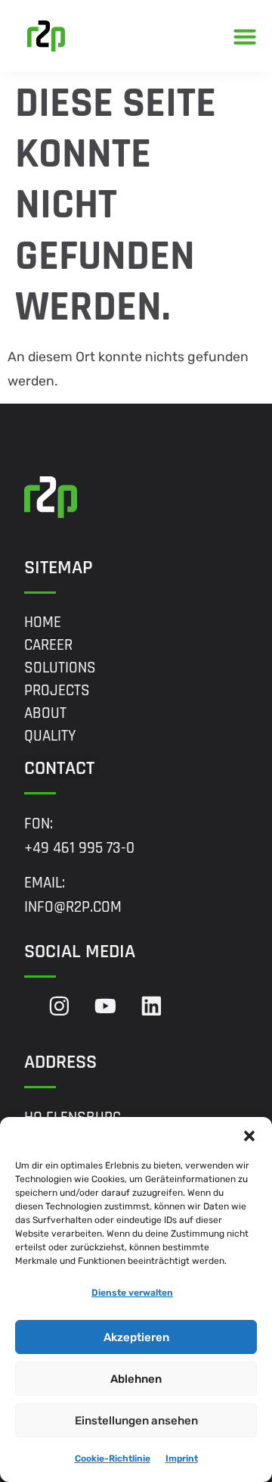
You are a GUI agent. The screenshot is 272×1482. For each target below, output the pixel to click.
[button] (249, 1135)
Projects (57, 690)
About (45, 713)
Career (48, 645)
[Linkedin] (151, 1006)
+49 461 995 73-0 (79, 848)
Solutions (60, 668)
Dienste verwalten (132, 1292)
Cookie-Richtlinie (112, 1458)
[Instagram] (59, 1006)
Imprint (181, 1458)
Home (42, 622)
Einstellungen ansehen (136, 1420)
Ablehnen (136, 1379)
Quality (50, 736)
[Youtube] (105, 1006)
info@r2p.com (73, 907)
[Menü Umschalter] (245, 36)
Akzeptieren (136, 1337)
